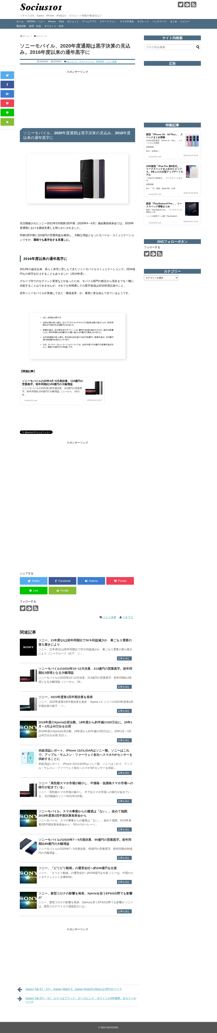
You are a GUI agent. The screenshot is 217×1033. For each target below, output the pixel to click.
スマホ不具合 (127, 21)
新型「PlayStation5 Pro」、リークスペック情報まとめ (164, 205)
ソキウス (127, 617)
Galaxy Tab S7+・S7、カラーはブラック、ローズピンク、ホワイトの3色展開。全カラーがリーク (80, 1000)
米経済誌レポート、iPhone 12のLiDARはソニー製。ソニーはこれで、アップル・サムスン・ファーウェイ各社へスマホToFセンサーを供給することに (85, 755)
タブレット (143, 21)
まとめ (173, 21)
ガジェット (73, 21)
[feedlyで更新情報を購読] (187, 4)
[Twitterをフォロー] (180, 4)
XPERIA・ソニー (36, 21)
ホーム (20, 21)
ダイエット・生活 (53, 26)
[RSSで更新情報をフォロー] (193, 4)
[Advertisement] (77, 98)
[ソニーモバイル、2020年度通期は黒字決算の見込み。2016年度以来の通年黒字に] (7, 94)
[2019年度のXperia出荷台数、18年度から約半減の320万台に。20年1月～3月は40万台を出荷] (28, 729)
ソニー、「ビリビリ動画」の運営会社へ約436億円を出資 (77, 868)
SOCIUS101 (112, 1027)
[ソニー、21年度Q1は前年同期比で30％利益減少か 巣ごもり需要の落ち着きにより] (28, 647)
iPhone (52, 21)
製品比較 (21, 26)
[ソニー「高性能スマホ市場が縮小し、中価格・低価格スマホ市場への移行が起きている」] (28, 790)
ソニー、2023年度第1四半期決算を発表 (65, 697)
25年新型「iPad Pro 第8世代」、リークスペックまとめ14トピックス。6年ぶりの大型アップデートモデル (164, 170)
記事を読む (124, 658)
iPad (61, 21)
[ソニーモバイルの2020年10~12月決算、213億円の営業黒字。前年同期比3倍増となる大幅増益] (28, 675)
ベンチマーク (159, 21)
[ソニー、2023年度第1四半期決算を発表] (28, 703)
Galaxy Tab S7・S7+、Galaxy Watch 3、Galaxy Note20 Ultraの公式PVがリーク (73, 989)
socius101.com (31, 400)
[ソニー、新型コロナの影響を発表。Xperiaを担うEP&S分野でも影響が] (28, 900)
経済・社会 (35, 26)
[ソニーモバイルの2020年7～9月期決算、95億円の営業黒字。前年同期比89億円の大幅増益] (28, 846)
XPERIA (100, 61)
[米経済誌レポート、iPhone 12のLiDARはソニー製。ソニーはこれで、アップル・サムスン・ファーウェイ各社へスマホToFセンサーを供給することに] (28, 757)
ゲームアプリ (89, 21)
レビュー (185, 21)
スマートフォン (108, 21)
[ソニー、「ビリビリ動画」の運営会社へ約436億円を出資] (28, 875)
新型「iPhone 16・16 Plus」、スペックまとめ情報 (164, 136)
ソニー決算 (111, 61)
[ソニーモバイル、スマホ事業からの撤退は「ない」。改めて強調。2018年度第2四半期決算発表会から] (28, 818)
